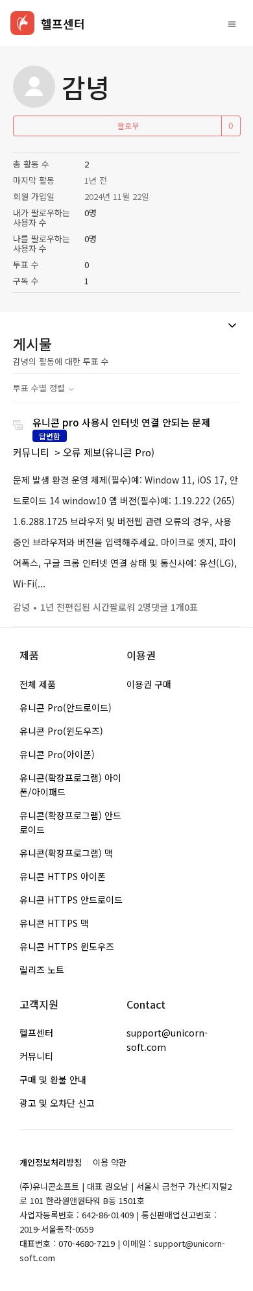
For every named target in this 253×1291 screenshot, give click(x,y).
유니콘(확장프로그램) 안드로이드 (70, 822)
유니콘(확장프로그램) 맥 (66, 852)
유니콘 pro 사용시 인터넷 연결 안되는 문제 (121, 422)
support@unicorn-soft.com (167, 1039)
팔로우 (128, 125)
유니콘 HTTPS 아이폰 (62, 876)
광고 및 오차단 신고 (57, 1102)
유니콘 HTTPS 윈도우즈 (66, 946)
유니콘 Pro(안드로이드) (65, 707)
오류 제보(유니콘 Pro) (108, 452)
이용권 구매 (148, 684)
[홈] (22, 23)
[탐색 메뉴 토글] (232, 23)
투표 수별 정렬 (40, 388)
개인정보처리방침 (50, 1162)
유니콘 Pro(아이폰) (57, 754)
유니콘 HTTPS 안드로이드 (71, 899)
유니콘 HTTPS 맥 (54, 922)
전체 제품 (37, 684)
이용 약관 (109, 1162)
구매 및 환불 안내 (52, 1079)
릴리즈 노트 (41, 969)
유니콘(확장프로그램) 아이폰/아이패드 (70, 784)
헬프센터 (36, 1032)
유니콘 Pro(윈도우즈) (61, 730)
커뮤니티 (31, 452)
